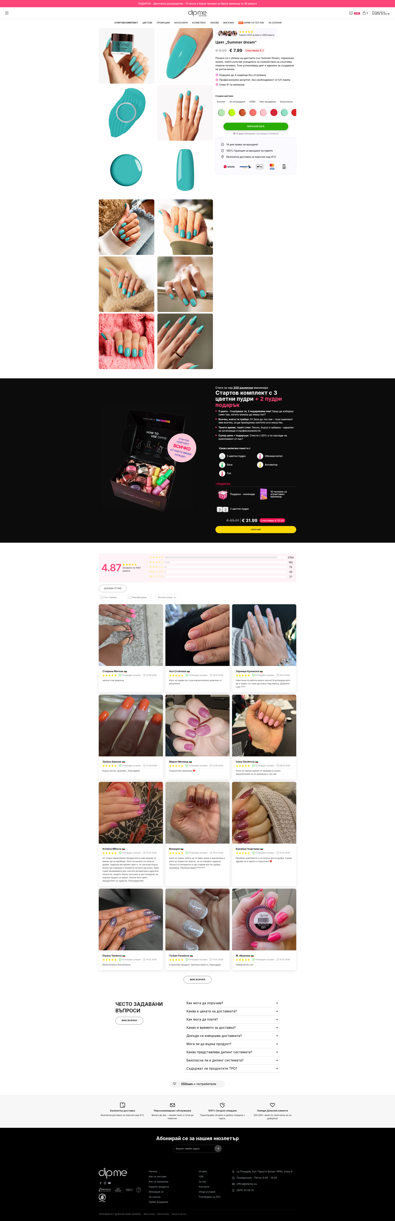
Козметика (199, 22)
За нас (202, 1181)
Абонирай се (156, 1191)
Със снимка (110, 597)
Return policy (149, 1214)
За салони (275, 22)
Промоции (163, 22)
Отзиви (203, 1171)
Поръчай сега (255, 126)
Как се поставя (157, 1176)
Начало (153, 1171)
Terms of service (179, 1214)
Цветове (147, 22)
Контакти (204, 1186)
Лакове (214, 22)
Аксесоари (181, 22)
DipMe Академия (158, 1201)
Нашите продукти (159, 1186)
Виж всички (197, 979)
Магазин (228, 22)
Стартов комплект (126, 22)
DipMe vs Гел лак (251, 22)
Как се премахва (158, 1181)
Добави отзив (112, 588)
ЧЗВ (201, 1176)
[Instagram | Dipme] (105, 1184)
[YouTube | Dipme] (109, 1184)
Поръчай (256, 529)
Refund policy (163, 1214)
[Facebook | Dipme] (100, 1184)
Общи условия (207, 1191)
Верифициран (139, 597)
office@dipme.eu (247, 1183)
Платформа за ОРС (210, 1196)
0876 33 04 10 (245, 1190)
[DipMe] (197, 13)
